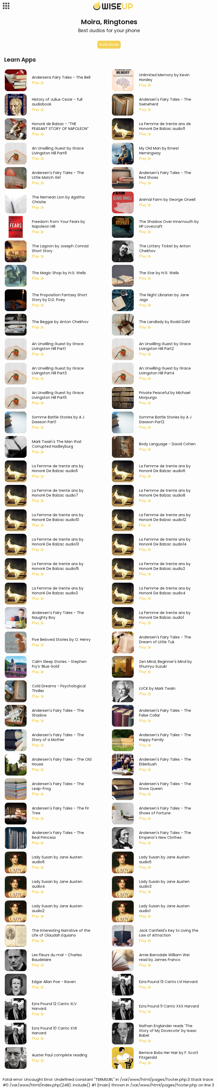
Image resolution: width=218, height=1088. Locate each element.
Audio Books (109, 44)
